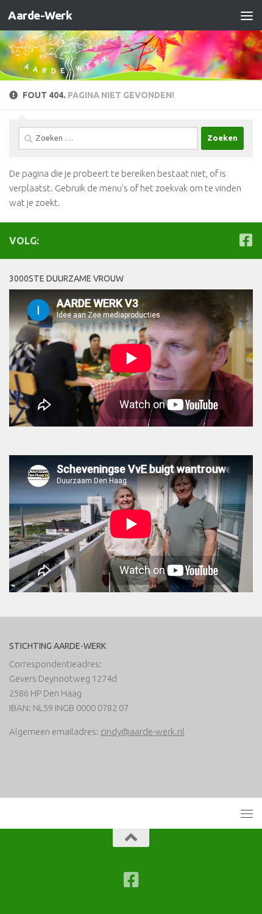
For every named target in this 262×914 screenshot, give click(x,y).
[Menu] (247, 15)
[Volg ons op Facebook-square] (245, 240)
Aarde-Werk (40, 15)
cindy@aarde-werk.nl (143, 731)
